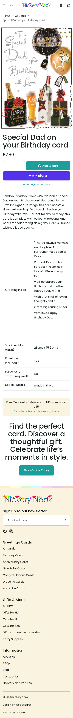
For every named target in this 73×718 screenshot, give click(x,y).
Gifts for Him (11, 619)
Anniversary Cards (16, 562)
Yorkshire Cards (14, 588)
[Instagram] (11, 531)
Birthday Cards (13, 555)
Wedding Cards (13, 582)
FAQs (6, 663)
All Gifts (8, 606)
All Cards (9, 549)
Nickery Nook (20, 697)
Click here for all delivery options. (36, 411)
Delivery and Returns (17, 683)
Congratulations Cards (18, 575)
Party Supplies (13, 639)
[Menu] (4, 5)
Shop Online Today (37, 470)
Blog (6, 670)
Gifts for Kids (11, 626)
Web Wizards (24, 705)
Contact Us (11, 676)
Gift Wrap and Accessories (21, 632)
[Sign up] (65, 520)
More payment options (36, 184)
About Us (9, 657)
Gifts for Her (11, 612)
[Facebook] (5, 531)
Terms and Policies (14, 712)
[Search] (12, 5)
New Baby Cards (14, 568)
